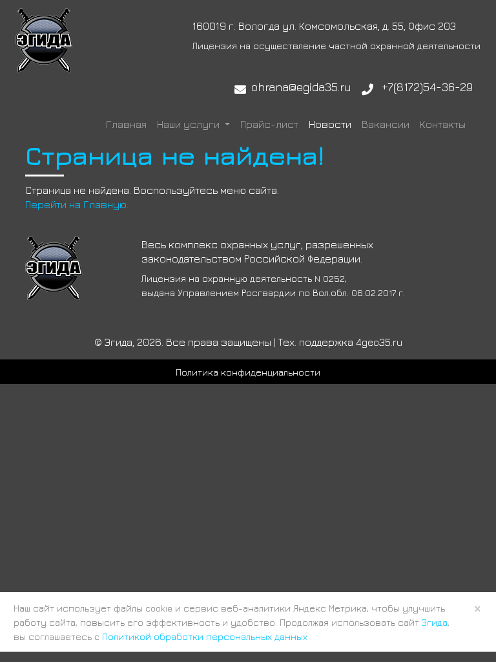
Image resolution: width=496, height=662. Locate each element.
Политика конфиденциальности (248, 372)
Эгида (435, 622)
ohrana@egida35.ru (301, 87)
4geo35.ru (379, 342)
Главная (126, 124)
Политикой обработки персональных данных (204, 636)
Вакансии (385, 124)
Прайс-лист (269, 124)
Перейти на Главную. (77, 204)
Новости (330, 124)
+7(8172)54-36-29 (427, 87)
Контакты (443, 124)
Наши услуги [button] (189, 124)
